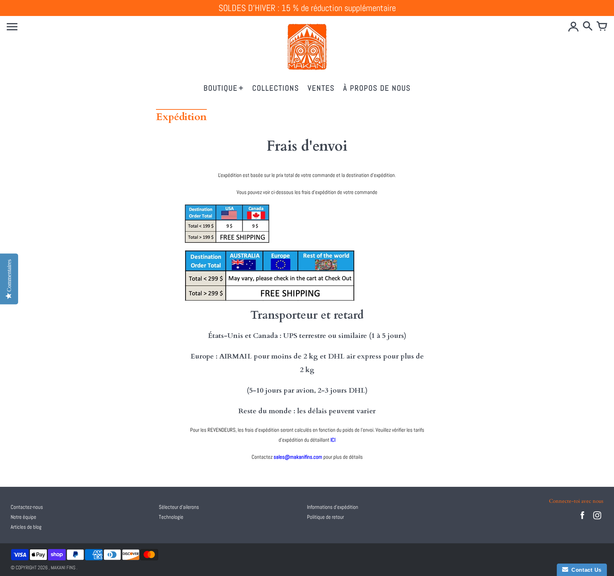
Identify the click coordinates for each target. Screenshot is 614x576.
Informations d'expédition (332, 507)
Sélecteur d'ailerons (179, 507)
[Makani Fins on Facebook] (582, 520)
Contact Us (585, 570)
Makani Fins (63, 567)
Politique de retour (325, 516)
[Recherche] (587, 26)
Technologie (171, 516)
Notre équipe (23, 516)
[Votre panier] (602, 26)
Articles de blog (26, 526)
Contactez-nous (27, 507)
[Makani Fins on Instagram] (597, 520)
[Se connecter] (573, 26)
